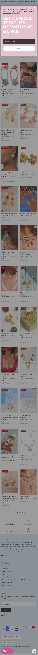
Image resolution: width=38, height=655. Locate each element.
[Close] (35, 8)
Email (5, 37)
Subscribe (19, 49)
